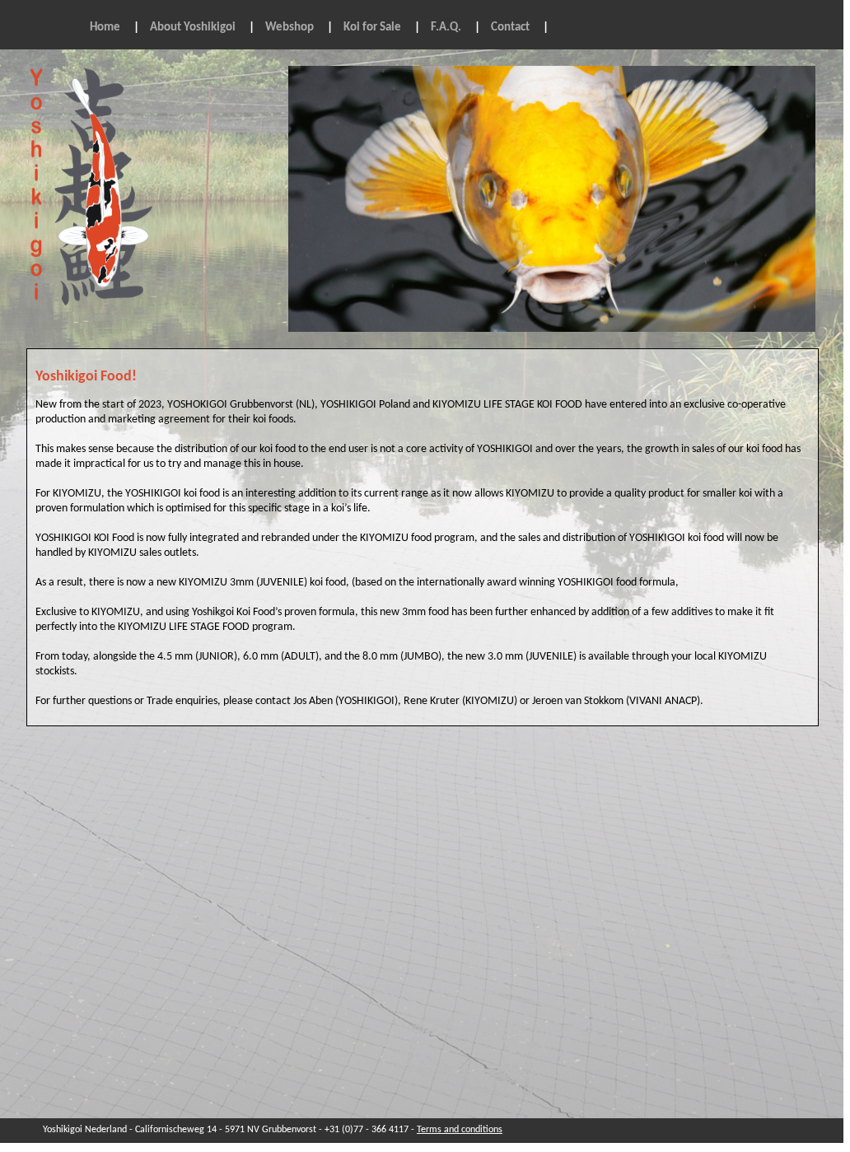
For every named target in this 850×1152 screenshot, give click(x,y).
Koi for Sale (372, 27)
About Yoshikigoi (193, 27)
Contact (510, 27)
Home (105, 27)
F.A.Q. (446, 27)
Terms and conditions (459, 1130)
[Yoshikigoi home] (100, 319)
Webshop (289, 27)
